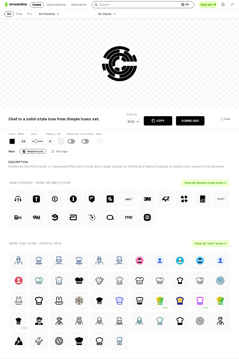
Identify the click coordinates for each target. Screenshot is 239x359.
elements (79, 5)
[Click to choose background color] (61, 141)
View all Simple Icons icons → (205, 183)
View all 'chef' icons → (210, 243)
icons (36, 5)
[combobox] (135, 4)
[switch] (71, 141)
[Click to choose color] (12, 141)
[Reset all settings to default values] (99, 141)
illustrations (56, 5)
